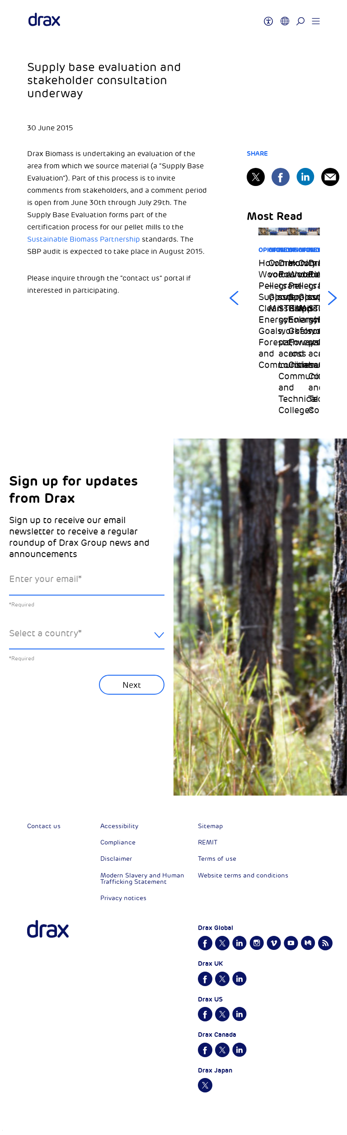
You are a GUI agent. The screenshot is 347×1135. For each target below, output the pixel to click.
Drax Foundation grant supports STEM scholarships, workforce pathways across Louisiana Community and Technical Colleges (283, 337)
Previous (234, 298)
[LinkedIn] (305, 177)
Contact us (44, 826)
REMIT (207, 842)
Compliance (118, 842)
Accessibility (119, 826)
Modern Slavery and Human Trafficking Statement (142, 879)
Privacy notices (123, 898)
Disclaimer (116, 859)
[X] (256, 177)
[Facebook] (281, 177)
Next (332, 298)
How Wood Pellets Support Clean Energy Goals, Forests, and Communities (263, 314)
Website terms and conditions (243, 875)
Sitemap (210, 826)
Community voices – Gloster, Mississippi (273, 286)
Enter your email (45, 579)
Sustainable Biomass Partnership (83, 239)
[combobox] (86, 640)
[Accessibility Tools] (268, 17)
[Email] (330, 177)
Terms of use (217, 859)
